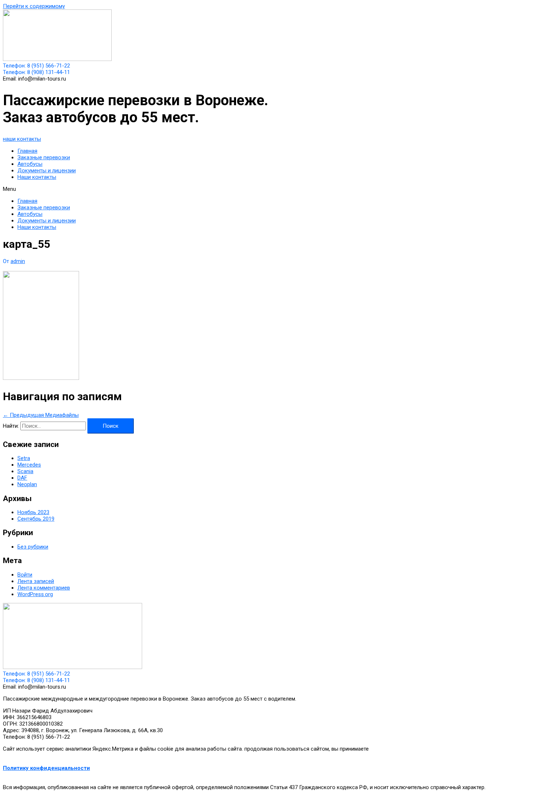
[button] (22, 139)
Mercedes (29, 464)
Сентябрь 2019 (35, 519)
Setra (23, 458)
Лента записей (35, 581)
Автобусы (29, 164)
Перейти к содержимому (34, 6)
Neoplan (27, 484)
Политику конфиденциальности (46, 768)
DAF (22, 478)
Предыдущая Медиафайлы (41, 415)
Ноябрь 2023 (33, 512)
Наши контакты (36, 177)
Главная (27, 151)
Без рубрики (32, 546)
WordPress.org (35, 594)
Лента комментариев (43, 587)
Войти (24, 574)
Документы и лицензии (46, 170)
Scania (25, 471)
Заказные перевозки (43, 157)
